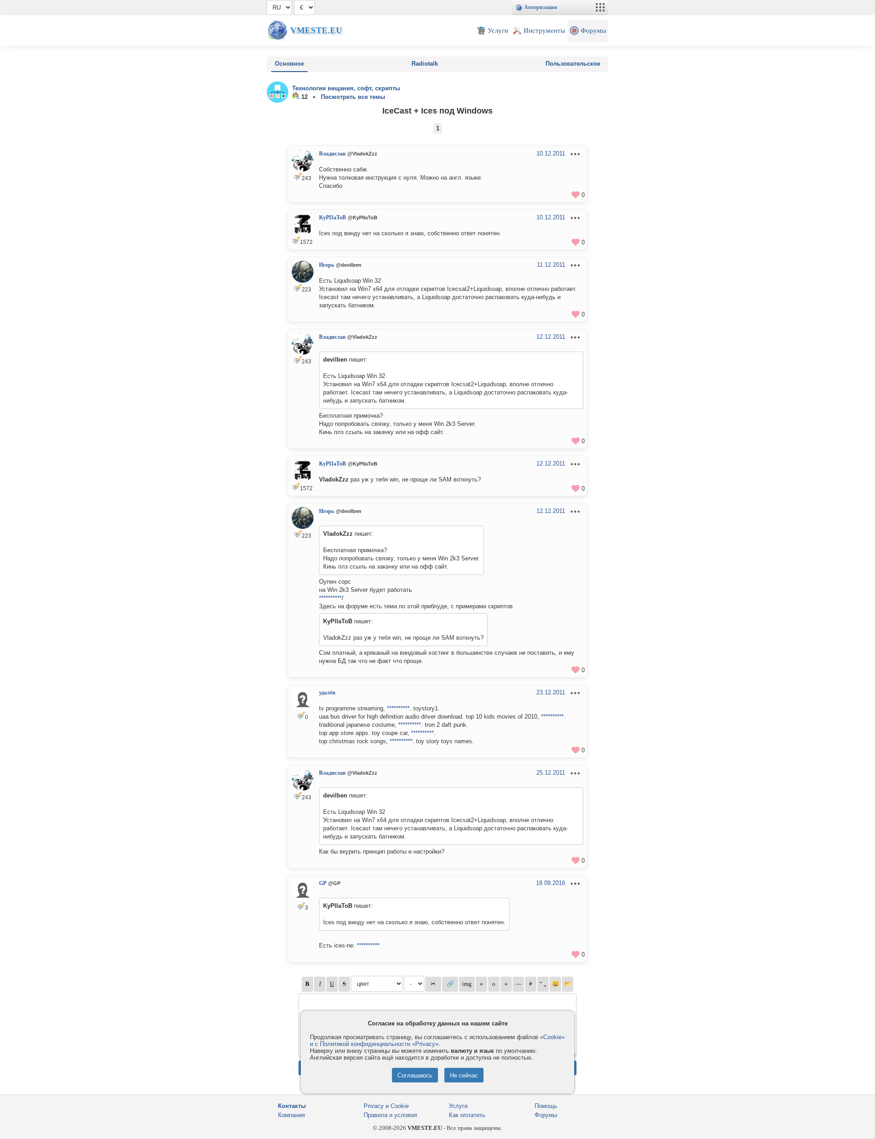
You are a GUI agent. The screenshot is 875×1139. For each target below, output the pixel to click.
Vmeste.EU (316, 30)
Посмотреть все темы (353, 96)
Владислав (332, 153)
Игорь (326, 265)
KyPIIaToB (332, 217)
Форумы (546, 1115)
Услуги (458, 1106)
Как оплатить (467, 1115)
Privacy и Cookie (386, 1106)
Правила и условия (390, 1115)
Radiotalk (425, 63)
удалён (327, 692)
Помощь (546, 1106)
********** (330, 598)
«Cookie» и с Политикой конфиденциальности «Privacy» (437, 1040)
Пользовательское (573, 63)
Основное (289, 63)
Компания (291, 1115)
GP (322, 883)
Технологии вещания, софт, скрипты (346, 88)
